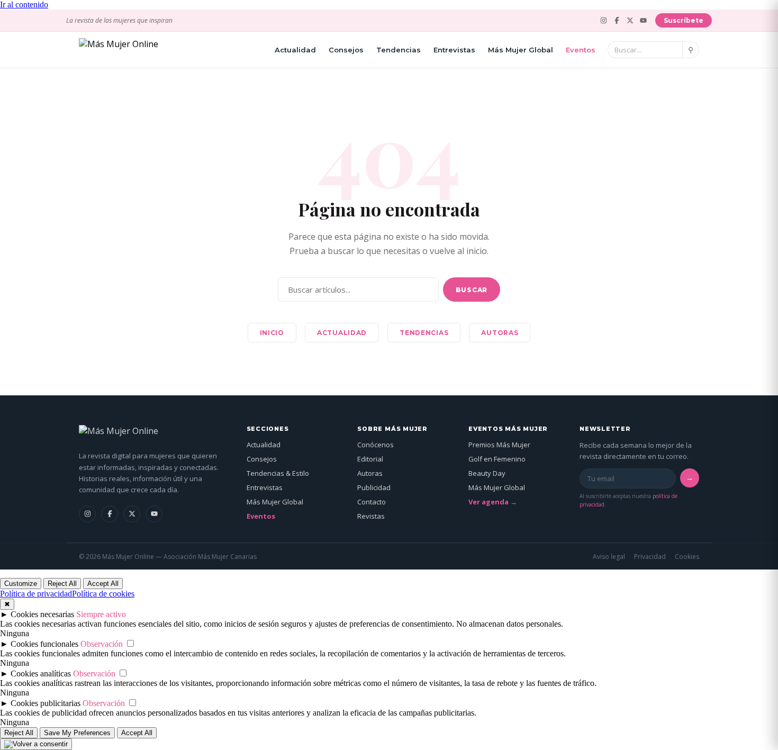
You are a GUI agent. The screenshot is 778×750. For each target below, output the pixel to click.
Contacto (371, 502)
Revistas (371, 516)
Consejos (346, 50)
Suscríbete (683, 20)
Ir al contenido (24, 4)
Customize (20, 584)
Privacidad (650, 556)
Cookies (687, 556)
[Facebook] (616, 20)
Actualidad (295, 50)
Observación (101, 643)
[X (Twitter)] (630, 20)
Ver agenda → (492, 502)
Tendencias (398, 50)
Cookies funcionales (44, 643)
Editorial (370, 459)
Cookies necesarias (42, 614)
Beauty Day (486, 473)
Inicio (272, 333)
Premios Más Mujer (499, 444)
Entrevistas (454, 50)
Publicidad (374, 487)
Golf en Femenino (497, 459)
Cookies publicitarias (45, 703)
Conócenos (375, 444)
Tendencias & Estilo (278, 473)
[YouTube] (643, 20)
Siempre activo (101, 614)
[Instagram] (603, 20)
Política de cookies (103, 593)
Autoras (499, 333)
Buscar (471, 290)
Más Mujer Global (520, 50)
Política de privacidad (36, 593)
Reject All (62, 584)
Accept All (103, 584)
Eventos (580, 50)
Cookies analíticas (41, 673)
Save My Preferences (77, 733)
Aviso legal (609, 556)
